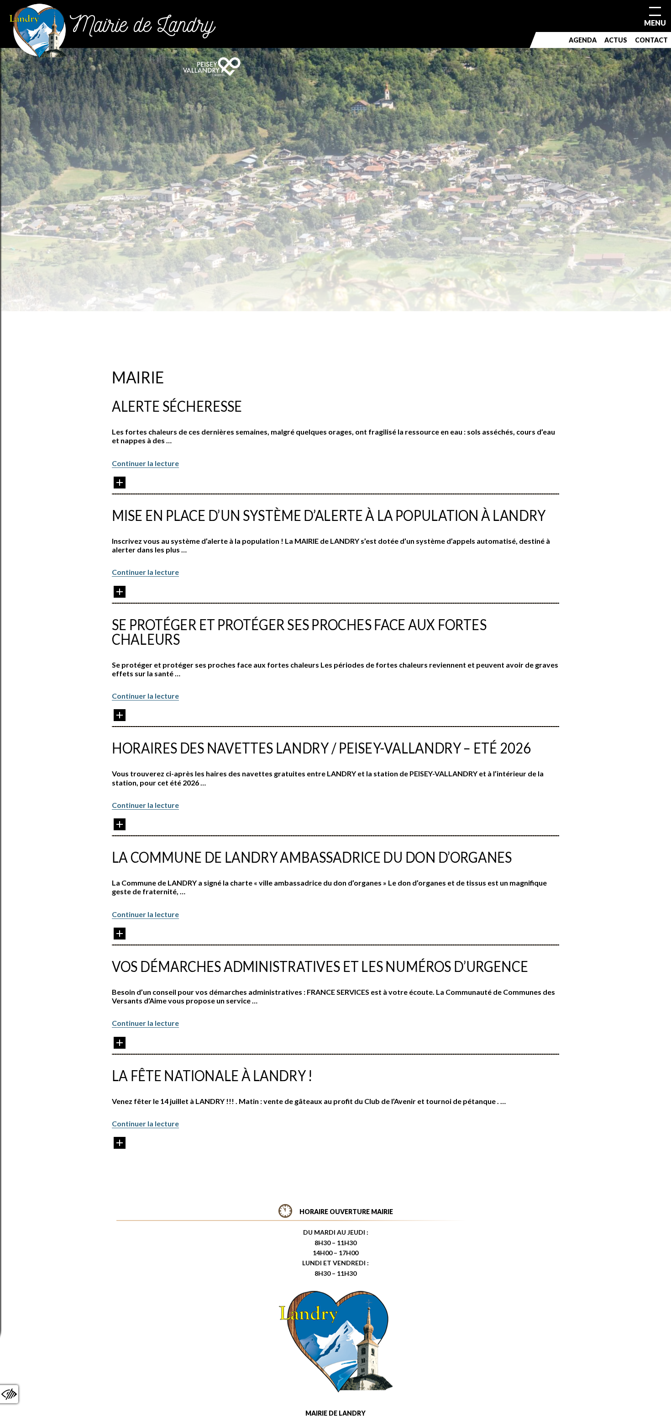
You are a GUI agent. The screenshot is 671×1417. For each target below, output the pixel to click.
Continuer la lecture (145, 463)
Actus (615, 40)
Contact (651, 40)
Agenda (583, 40)
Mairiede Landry (142, 24)
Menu (655, 22)
